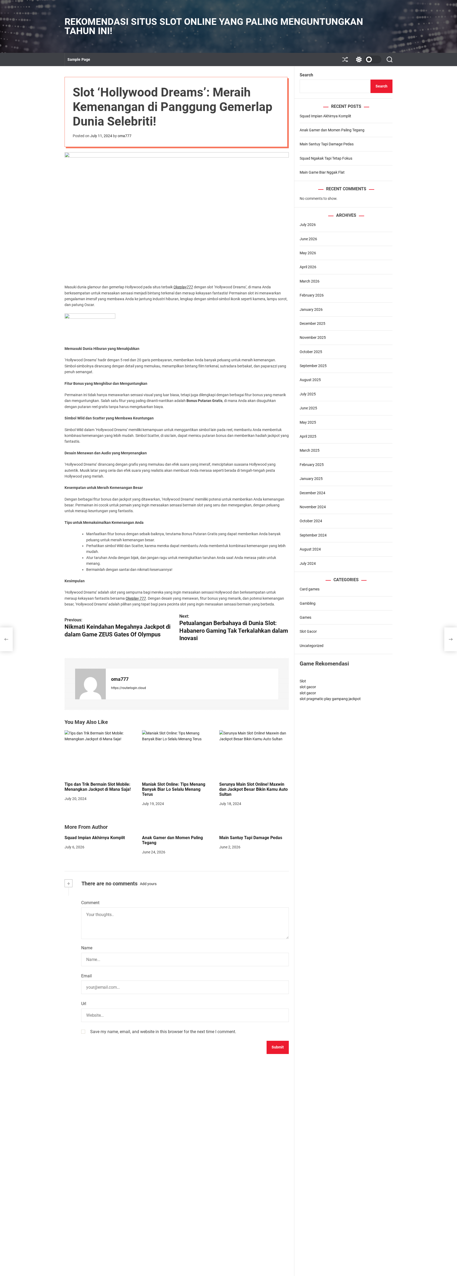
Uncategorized (311, 646)
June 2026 (308, 239)
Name (86, 947)
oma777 (124, 136)
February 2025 (312, 465)
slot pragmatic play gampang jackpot (330, 699)
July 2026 (308, 225)
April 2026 (308, 267)
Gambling (308, 603)
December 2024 (312, 493)
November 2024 (313, 507)
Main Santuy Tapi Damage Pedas (250, 837)
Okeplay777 (183, 287)
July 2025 (308, 394)
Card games (309, 589)
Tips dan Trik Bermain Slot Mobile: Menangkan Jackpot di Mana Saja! (98, 787)
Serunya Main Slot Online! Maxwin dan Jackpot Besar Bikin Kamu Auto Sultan (253, 789)
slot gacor (308, 687)
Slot (303, 681)
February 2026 (312, 295)
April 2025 (308, 436)
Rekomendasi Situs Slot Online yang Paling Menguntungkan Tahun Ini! (214, 26)
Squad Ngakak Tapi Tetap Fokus (326, 158)
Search (306, 74)
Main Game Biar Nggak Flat (322, 172)
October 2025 (311, 352)
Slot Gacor (308, 631)
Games (305, 617)
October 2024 (311, 521)
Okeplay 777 (136, 598)
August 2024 (310, 549)
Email (86, 975)
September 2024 (313, 535)
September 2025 (313, 366)
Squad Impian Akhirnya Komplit (95, 837)
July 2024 (308, 563)
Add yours (148, 884)
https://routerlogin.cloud (128, 688)
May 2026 (308, 253)
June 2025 (308, 408)
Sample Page (78, 59)
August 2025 (310, 380)
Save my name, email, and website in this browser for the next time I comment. (163, 1031)
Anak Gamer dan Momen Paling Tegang (172, 840)
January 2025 (311, 479)
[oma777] (90, 684)
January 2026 (311, 309)
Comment (90, 902)
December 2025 (312, 323)
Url (83, 1003)
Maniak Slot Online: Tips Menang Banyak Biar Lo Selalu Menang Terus (173, 789)
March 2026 (309, 281)
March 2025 (309, 451)
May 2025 (308, 422)
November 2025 (313, 337)
